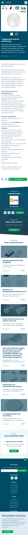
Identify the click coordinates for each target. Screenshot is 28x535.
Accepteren (7, 531)
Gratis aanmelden (14, 501)
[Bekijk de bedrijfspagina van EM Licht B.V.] (5, 212)
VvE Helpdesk (14, 485)
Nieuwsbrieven (14, 507)
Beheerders (14, 492)
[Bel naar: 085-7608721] (12, 212)
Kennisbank (14, 489)
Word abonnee (14, 503)
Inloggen (14, 451)
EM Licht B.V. (13, 56)
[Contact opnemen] (9, 212)
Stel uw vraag (14, 487)
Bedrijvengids (14, 490)
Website (19, 212)
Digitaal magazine (14, 505)
